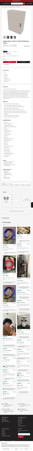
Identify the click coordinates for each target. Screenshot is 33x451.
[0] (30, 3)
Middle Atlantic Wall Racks (8, 174)
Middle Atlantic (11, 161)
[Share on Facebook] (24, 46)
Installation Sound (6, 170)
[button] (30, 3)
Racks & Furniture (6, 177)
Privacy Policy (27, 446)
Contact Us (3, 430)
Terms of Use (20, 423)
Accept (16, 448)
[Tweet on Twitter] (27, 46)
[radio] (5, 51)
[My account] (27, 3)
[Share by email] (29, 46)
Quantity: (4, 59)
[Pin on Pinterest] (26, 46)
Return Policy (20, 420)
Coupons (19, 424)
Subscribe (20, 436)
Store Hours (3, 433)
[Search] (24, 4)
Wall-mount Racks (7, 178)
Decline (26, 448)
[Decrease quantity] (7, 59)
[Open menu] (2, 3)
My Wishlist (3, 434)
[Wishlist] (28, 3)
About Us (3, 431)
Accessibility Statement (21, 425)
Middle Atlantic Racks (7, 173)
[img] (6, 200)
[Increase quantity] (12, 59)
